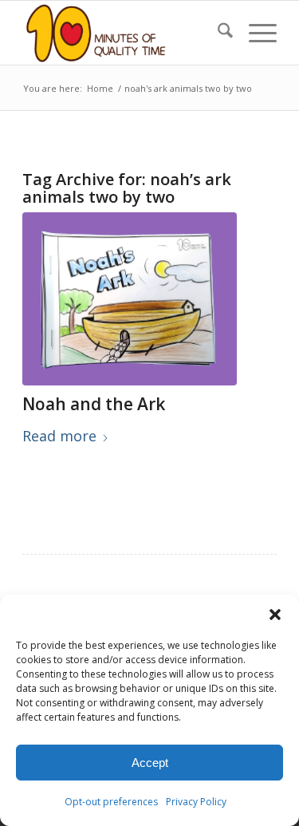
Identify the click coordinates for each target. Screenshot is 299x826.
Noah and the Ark (93, 404)
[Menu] (255, 33)
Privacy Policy (196, 801)
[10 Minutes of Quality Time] (124, 33)
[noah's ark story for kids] (129, 298)
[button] (275, 614)
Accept (150, 762)
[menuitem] (217, 33)
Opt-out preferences (111, 801)
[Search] (217, 33)
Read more (59, 435)
